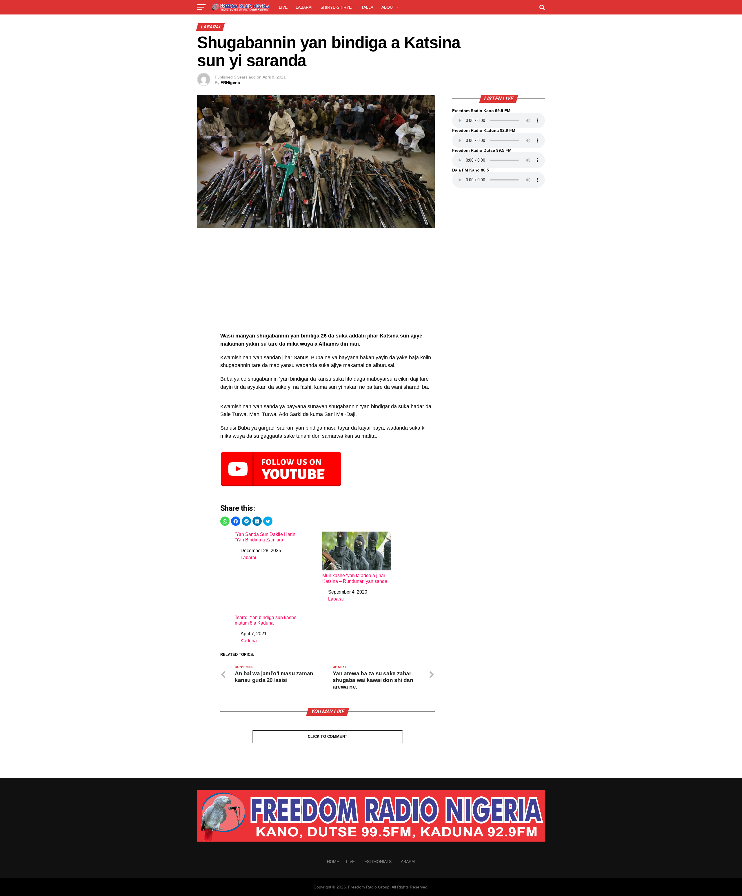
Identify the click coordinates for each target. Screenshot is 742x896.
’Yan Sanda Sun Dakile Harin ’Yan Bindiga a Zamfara (265, 537)
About (388, 7)
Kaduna (249, 640)
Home (333, 861)
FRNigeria (230, 82)
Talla (367, 7)
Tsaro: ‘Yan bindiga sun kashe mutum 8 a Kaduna (266, 620)
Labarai (304, 7)
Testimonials (377, 861)
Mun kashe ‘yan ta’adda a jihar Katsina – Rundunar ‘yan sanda (354, 578)
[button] (225, 521)
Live (283, 7)
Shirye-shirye (336, 7)
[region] (327, 283)
